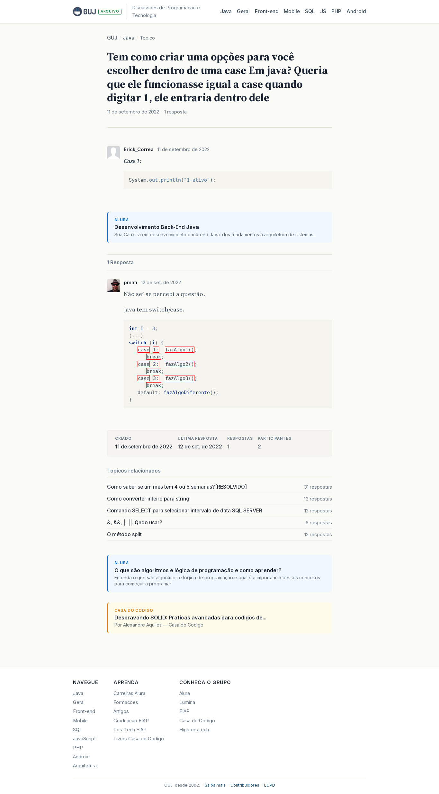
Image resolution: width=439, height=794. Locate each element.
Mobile (292, 11)
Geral (243, 11)
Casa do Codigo (197, 721)
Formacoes (125, 702)
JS (323, 11)
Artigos (121, 711)
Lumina (187, 702)
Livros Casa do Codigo (138, 739)
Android (356, 11)
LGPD (269, 785)
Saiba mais (215, 785)
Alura (184, 693)
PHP (336, 11)
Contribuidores (244, 785)
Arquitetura (85, 766)
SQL (310, 11)
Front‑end (267, 11)
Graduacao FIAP (131, 721)
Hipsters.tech (194, 730)
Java (226, 11)
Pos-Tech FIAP (130, 730)
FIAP (184, 711)
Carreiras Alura (129, 693)
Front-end (84, 711)
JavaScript (84, 739)
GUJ (112, 38)
